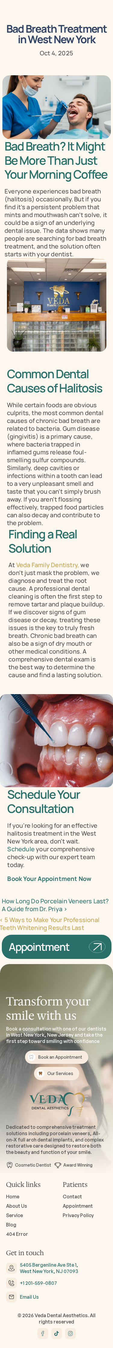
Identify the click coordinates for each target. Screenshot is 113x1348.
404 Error (17, 1234)
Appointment (78, 1206)
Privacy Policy (78, 1215)
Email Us (29, 1297)
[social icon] (42, 1333)
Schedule (21, 849)
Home (12, 1197)
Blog (11, 1225)
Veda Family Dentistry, (47, 565)
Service (14, 1215)
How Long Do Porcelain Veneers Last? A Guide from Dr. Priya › (56, 905)
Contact (72, 1197)
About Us (16, 1206)
